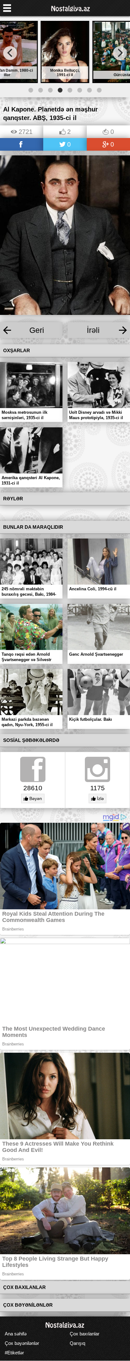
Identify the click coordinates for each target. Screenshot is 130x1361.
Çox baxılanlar (84, 1333)
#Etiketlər (14, 1352)
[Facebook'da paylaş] (21, 145)
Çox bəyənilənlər (22, 1343)
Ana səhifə (16, 1333)
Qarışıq (77, 1343)
